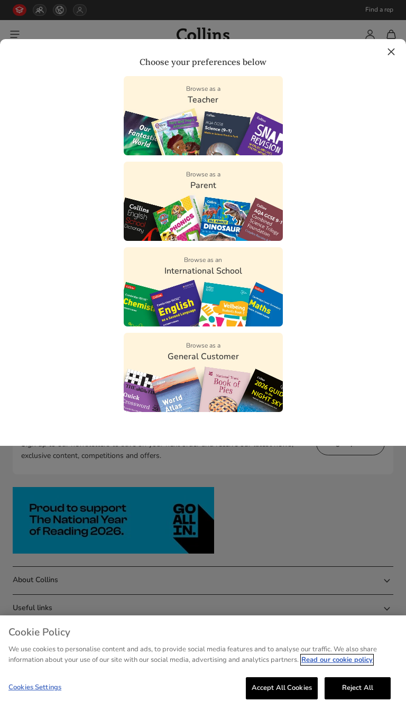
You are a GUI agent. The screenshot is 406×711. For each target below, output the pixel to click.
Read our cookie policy (337, 660)
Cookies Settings (34, 687)
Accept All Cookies (282, 688)
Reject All (357, 688)
